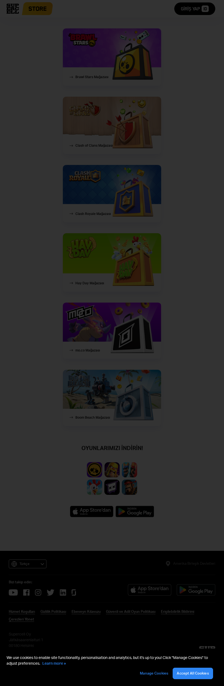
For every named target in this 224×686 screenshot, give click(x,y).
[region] (112, 667)
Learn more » (54, 663)
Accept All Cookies (193, 673)
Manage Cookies (154, 673)
